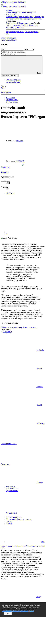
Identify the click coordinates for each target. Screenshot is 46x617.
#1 (7, 234)
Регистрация (6, 92)
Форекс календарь (26, 23)
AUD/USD (10, 27)
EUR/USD (17, 25)
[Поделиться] (23, 213)
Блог (7, 34)
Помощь (9, 521)
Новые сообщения (13, 12)
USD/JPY (34, 25)
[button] (11, 21)
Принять (8, 613)
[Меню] (2, 4)
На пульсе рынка (31, 32)
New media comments (14, 19)
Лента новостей (12, 23)
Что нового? (11, 15)
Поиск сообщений (28, 12)
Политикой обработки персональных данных (18, 611)
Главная (9, 523)
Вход (3, 88)
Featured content (12, 17)
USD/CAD (19, 27)
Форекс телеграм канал (15, 32)
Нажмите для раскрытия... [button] (16, 280)
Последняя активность (32, 19)
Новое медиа (39, 17)
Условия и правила (13, 517)
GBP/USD (26, 25)
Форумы (9, 10)
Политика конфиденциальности (18, 519)
